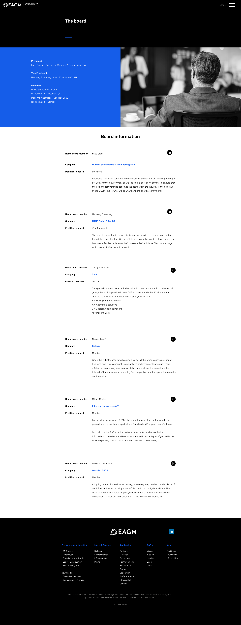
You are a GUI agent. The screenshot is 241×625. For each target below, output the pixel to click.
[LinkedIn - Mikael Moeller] (173, 399)
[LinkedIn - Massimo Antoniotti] (173, 463)
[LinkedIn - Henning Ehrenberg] (169, 211)
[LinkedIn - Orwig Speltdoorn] (173, 270)
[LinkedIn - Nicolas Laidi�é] (173, 339)
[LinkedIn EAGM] (171, 531)
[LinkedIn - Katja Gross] (169, 152)
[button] (232, 5)
